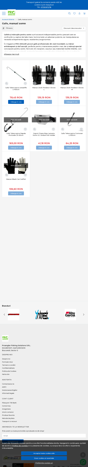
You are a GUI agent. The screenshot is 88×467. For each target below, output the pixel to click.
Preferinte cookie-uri (44, 463)
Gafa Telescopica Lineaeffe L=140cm (16, 88)
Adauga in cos (16, 102)
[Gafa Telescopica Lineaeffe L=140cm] (16, 74)
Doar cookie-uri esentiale (44, 458)
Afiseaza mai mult (11, 54)
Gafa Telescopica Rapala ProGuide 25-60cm (16, 134)
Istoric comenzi (8, 412)
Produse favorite (8, 415)
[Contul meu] (79, 13)
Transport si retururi (9, 421)
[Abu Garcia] (70, 319)
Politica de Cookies (9, 371)
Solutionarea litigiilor (9, 390)
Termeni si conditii (8, 365)
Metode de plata (8, 418)
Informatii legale (8, 393)
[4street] (41, 319)
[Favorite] (74, 13)
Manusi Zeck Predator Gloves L (44, 88)
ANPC (4, 387)
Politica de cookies (20, 446)
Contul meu (6, 406)
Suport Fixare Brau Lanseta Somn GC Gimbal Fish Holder (44, 134)
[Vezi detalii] (7, 83)
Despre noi (6, 359)
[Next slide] (83, 314)
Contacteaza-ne (8, 384)
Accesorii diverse (8, 19)
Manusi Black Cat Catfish (16, 179)
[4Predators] (13, 319)
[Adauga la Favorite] (25, 83)
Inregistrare (6, 409)
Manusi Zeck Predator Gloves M (72, 88)
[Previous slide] (4, 314)
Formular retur (7, 362)
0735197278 (46, 7)
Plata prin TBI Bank (9, 403)
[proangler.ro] (11, 13)
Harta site (5, 374)
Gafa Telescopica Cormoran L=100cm (72, 134)
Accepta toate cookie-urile (44, 453)
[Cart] (84, 13)
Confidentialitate (8, 368)
